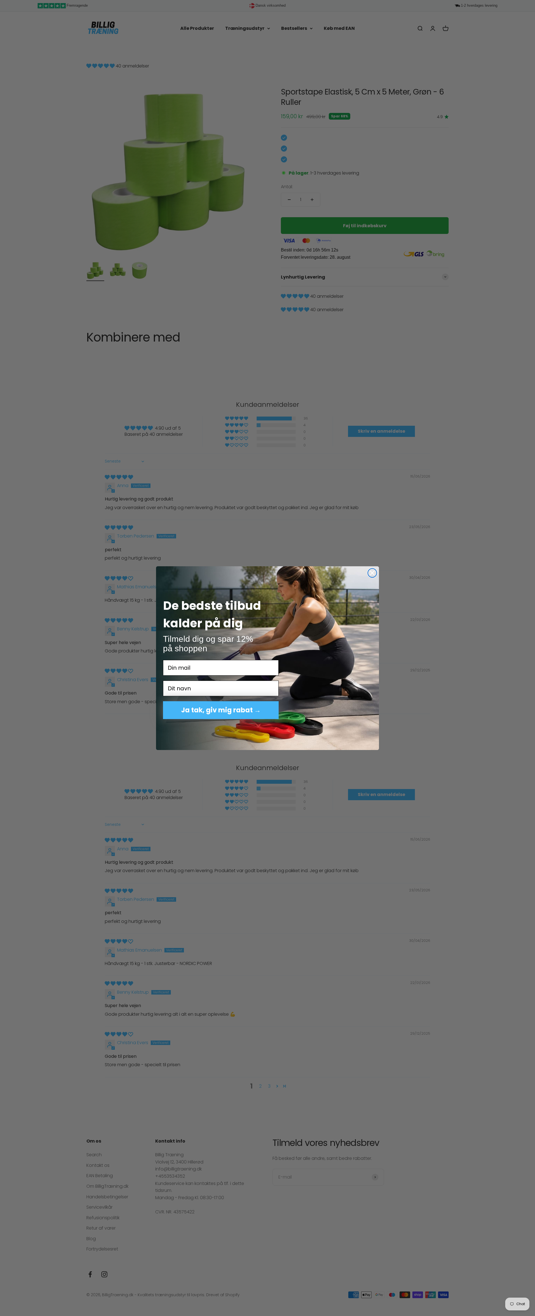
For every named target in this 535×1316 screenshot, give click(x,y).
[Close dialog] (372, 573)
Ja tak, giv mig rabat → (221, 710)
